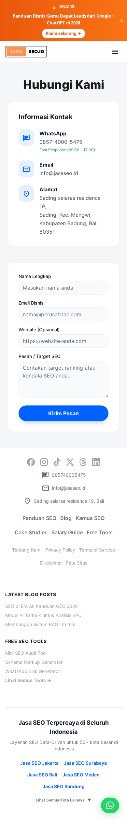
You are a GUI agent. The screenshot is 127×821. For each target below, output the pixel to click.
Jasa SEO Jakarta (39, 763)
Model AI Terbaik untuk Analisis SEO (43, 615)
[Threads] (83, 462)
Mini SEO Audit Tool (26, 653)
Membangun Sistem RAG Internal (40, 624)
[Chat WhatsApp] (110, 805)
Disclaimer (51, 563)
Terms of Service (97, 550)
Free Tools (100, 532)
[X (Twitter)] (70, 462)
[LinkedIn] (96, 462)
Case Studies (31, 532)
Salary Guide (67, 532)
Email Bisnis (31, 303)
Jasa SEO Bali (42, 774)
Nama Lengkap (35, 276)
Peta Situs (76, 563)
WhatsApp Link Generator (32, 671)
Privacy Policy (60, 550)
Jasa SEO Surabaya (85, 763)
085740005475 (63, 475)
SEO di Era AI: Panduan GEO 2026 (41, 606)
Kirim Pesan (63, 413)
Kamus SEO (90, 518)
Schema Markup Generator (34, 662)
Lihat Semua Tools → (28, 680)
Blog (66, 518)
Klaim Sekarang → (63, 33)
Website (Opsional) (39, 329)
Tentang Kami (26, 550)
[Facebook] (31, 462)
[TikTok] (57, 462)
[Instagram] (44, 462)
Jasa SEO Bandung (64, 786)
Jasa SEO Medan (81, 774)
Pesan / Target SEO (40, 356)
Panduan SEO (39, 518)
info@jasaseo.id (63, 488)
